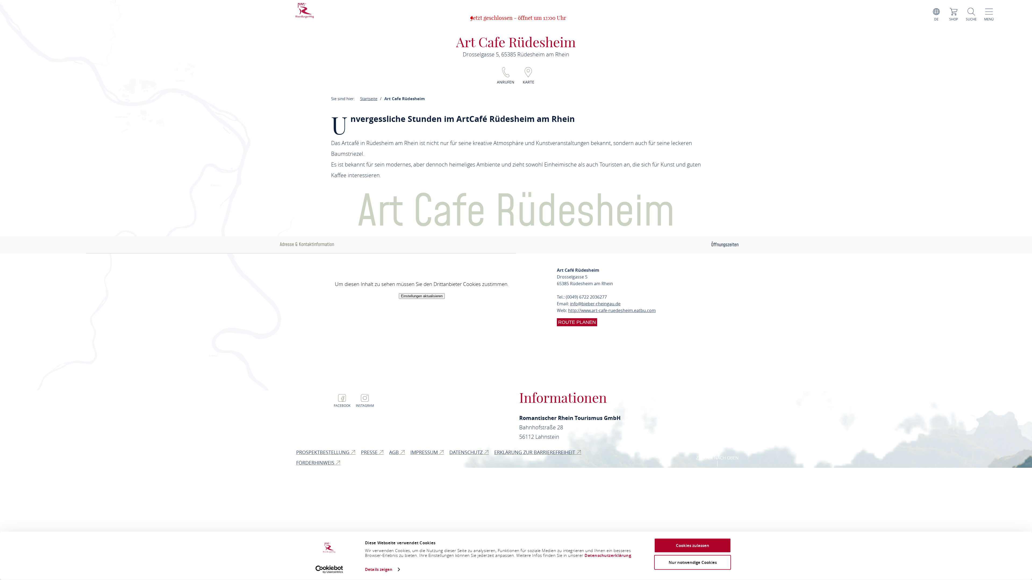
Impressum (424, 452)
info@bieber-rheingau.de (595, 304)
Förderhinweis (316, 462)
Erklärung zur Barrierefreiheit (535, 452)
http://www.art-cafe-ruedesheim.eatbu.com (612, 310)
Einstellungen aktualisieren (422, 296)
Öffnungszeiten (725, 244)
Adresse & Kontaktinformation (307, 244)
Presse (370, 452)
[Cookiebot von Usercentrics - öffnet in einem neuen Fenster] (329, 570)
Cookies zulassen (692, 545)
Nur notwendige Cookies (693, 562)
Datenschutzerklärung (608, 555)
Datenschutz (466, 452)
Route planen (577, 322)
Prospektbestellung (323, 452)
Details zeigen (378, 569)
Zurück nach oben (717, 458)
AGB (394, 452)
